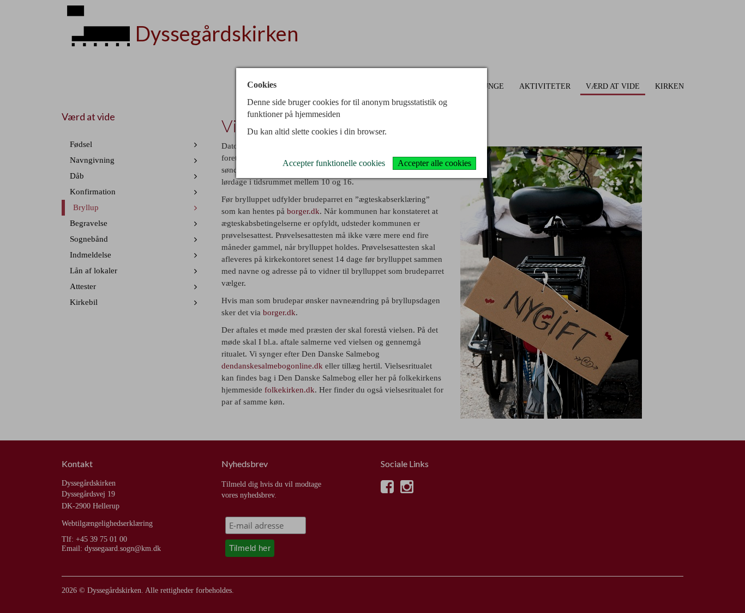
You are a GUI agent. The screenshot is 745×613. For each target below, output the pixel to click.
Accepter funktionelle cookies (334, 163)
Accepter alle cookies (434, 163)
